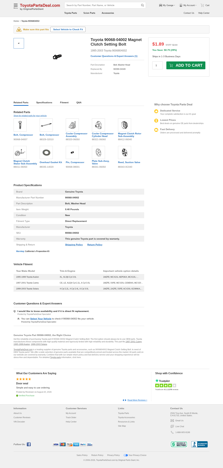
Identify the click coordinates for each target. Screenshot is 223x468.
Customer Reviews (22, 417)
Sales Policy (82, 455)
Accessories (108, 13)
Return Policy (94, 244)
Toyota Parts (70, 13)
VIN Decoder (19, 422)
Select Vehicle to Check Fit (68, 29)
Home (16, 21)
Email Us (179, 420)
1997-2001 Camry (134, 342)
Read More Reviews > (137, 400)
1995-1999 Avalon (22, 344)
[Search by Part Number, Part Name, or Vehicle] (142, 5)
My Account (71, 413)
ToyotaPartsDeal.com (23, 349)
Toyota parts (55, 357)
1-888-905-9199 (182, 432)
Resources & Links (126, 422)
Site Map (122, 426)
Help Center (203, 13)
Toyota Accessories (126, 417)
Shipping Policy (74, 244)
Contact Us (189, 13)
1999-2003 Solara (39, 344)
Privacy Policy (113, 455)
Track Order (71, 417)
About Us (18, 413)
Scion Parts (89, 13)
